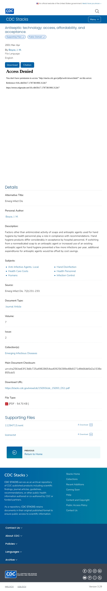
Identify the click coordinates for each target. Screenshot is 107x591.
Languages (12, 551)
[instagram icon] (95, 571)
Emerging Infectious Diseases (21, 353)
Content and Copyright (77, 500)
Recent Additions (75, 484)
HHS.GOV (9, 586)
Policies (10, 543)
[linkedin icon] (100, 571)
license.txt (10, 435)
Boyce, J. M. (15, 50)
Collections (72, 479)
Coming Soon (73, 489)
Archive (10, 559)
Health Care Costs (18, 271)
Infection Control (66, 275)
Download (12, 65)
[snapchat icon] (95, 577)
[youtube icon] (84, 577)
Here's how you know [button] (91, 3)
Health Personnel (66, 271)
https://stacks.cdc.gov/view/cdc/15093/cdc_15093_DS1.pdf (37, 388)
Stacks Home (73, 474)
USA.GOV (22, 586)
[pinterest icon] (89, 577)
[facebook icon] (84, 571)
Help (68, 494)
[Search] (97, 11)
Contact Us (71, 510)
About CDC (12, 535)
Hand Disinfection (66, 267)
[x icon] (89, 571)
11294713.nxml (14, 425)
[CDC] (9, 11)
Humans (13, 275)
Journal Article (13, 306)
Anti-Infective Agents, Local (23, 267)
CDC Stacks (14, 475)
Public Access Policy (76, 505)
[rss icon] (100, 577)
